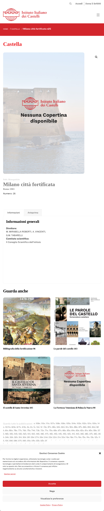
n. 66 (62, 430)
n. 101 (87, 423)
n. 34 (5, 437)
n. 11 (98, 437)
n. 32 (14, 437)
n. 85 (87, 427)
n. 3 (26, 427)
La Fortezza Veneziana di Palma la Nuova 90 (74, 407)
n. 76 (23, 430)
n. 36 (94, 434)
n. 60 (89, 430)
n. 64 (71, 430)
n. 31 (19, 437)
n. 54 (14, 434)
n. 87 (79, 427)
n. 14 (97, 423)
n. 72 (40, 430)
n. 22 (53, 437)
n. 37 (89, 434)
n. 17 (74, 437)
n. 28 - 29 (29, 437)
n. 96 (52, 427)
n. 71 (45, 430)
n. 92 (61, 427)
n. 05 (27, 440)
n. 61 (85, 430)
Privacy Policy (57, 505)
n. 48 (40, 434)
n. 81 (5, 430)
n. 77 (18, 430)
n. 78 (14, 430)
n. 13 (90, 437)
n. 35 (98, 434)
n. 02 (40, 440)
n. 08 (14, 440)
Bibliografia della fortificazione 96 (19, 348)
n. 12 (94, 437)
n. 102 (82, 423)
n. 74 (32, 430)
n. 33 (10, 437)
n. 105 (66, 423)
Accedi (78, 3)
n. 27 (35, 437)
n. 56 (5, 434)
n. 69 (53, 430)
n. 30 (23, 437)
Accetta (52, 483)
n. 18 (70, 437)
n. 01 (45, 440)
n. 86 (83, 427)
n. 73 (36, 430)
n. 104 (72, 423)
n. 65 (67, 430)
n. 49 (36, 434)
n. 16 (78, 437)
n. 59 (93, 430)
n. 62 (80, 430)
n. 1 (32, 427)
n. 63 (76, 430)
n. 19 (66, 437)
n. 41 (72, 434)
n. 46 (49, 434)
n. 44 (58, 434)
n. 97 (48, 427)
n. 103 (77, 423)
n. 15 (82, 437)
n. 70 (49, 430)
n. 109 (36, 423)
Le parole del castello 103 (65, 348)
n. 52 (23, 434)
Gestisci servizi (10, 474)
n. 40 (76, 434)
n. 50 (32, 434)
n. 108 (56, 423)
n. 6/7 (17, 427)
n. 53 (19, 434)
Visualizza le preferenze (52, 498)
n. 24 (44, 437)
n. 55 (10, 434)
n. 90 (70, 427)
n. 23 (49, 437)
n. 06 (23, 440)
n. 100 (92, 423)
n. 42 (67, 434)
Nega (52, 491)
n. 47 (45, 434)
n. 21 (58, 437)
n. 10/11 (6, 427)
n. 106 (61, 423)
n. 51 (27, 434)
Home (5, 29)
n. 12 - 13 (42, 427)
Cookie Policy (45, 505)
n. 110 (41, 423)
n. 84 (92, 427)
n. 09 (9, 440)
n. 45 (54, 434)
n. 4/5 (22, 427)
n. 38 (85, 434)
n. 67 (58, 430)
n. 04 (32, 440)
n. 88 (74, 427)
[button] (100, 453)
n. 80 (9, 430)
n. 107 (51, 423)
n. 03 (36, 440)
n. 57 (98, 430)
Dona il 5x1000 (93, 3)
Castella (15, 29)
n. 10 (5, 440)
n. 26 (40, 437)
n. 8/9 (12, 427)
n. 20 (62, 437)
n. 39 (80, 434)
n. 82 (96, 427)
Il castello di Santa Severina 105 (18, 407)
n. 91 (66, 427)
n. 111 (46, 423)
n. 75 (27, 430)
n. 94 (57, 427)
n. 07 (18, 440)
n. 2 (29, 427)
